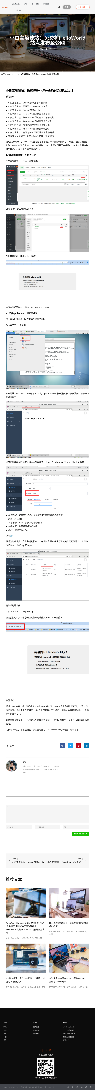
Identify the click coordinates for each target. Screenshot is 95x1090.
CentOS (15, 74)
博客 (8, 74)
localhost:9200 (23, 393)
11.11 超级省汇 (17, 10)
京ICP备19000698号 (47, 1087)
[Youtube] (81, 1087)
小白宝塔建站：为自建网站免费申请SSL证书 (29, 125)
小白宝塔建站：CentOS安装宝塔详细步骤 (27, 103)
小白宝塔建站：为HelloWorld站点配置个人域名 (30, 121)
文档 (37, 4)
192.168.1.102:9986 (40, 307)
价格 (25, 4)
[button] (62, 745)
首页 (3, 74)
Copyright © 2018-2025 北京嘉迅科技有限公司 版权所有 (22, 1087)
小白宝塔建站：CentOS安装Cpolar (24, 110)
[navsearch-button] (59, 7)
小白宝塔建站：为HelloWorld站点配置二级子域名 (31, 117)
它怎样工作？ (16, 4)
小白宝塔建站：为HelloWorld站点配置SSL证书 (29, 129)
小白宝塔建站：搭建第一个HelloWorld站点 (28, 106)
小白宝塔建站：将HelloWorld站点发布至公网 (29, 114)
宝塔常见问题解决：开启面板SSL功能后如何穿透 (31, 136)
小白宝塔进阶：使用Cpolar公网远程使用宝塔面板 (31, 132)
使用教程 (46, 4)
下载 (31, 4)
